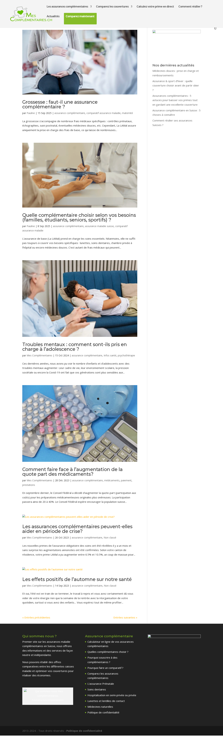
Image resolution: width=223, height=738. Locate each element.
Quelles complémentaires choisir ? (107, 651)
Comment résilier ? (190, 6)
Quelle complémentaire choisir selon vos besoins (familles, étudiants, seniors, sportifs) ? (79, 217)
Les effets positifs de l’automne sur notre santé (77, 579)
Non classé (110, 537)
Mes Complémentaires (39, 355)
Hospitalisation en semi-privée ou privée (111, 695)
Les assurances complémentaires (67, 6)
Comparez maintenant (80, 16)
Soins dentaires (96, 689)
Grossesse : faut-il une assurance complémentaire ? (60, 104)
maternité (127, 113)
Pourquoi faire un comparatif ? (105, 668)
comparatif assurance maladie (103, 113)
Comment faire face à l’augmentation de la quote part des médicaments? (72, 471)
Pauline (31, 113)
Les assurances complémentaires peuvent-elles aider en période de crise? (77, 529)
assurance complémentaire (69, 113)
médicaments (112, 480)
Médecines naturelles (100, 706)
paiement (126, 480)
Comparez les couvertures (112, 6)
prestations (28, 485)
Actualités (53, 16)
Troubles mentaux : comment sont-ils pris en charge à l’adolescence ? (74, 347)
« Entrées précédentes (36, 617)
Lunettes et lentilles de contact (106, 701)
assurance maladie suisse (99, 226)
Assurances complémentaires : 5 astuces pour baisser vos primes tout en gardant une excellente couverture (175, 100)
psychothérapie (126, 355)
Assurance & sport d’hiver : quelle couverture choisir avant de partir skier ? (175, 85)
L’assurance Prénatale (100, 683)
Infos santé (110, 355)
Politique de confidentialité (103, 712)
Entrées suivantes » (125, 617)
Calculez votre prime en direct (155, 6)
